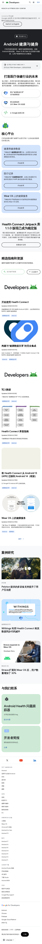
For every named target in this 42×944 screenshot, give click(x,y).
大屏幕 (4, 821)
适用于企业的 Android (8, 774)
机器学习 (4, 800)
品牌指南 (18, 929)
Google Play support (8, 895)
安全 (3, 777)
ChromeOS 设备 (7, 827)
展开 (21, 539)
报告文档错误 (6, 892)
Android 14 (5, 851)
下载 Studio (5, 877)
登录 (38, 2)
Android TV (5, 833)
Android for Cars (7, 830)
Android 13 (5, 854)
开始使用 (21, 163)
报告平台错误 (6, 889)
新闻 (3, 783)
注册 (5, 747)
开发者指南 (5, 871)
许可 (11, 929)
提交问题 (7, 720)
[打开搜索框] (30, 2)
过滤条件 (33, 272)
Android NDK (6, 880)
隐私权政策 (5, 810)
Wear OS (4, 824)
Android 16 (5, 844)
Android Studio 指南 (8, 868)
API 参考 (4, 874)
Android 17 (5, 841)
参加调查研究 (6, 898)
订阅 (24, 934)
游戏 (3, 797)
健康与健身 (5, 803)
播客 (3, 789)
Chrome (4, 913)
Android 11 (5, 860)
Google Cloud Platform (9, 919)
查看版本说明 (21, 245)
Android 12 (5, 857)
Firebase (4, 916)
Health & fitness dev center (14, 8)
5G (3, 813)
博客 (3, 786)
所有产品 (4, 923)
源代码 (4, 780)
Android (4, 770)
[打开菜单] (3, 2)
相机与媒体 (5, 806)
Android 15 (5, 847)
